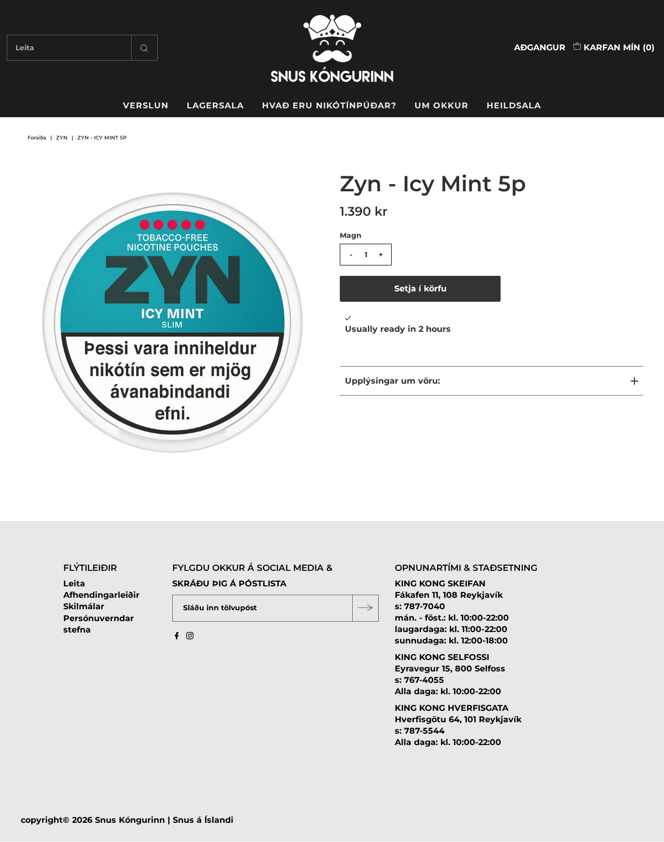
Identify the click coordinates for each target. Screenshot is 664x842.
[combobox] (82, 48)
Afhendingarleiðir (101, 595)
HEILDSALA (514, 105)
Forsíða (36, 137)
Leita (74, 583)
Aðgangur (539, 47)
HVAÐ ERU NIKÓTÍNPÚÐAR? (329, 105)
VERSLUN (146, 105)
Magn (351, 235)
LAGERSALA (215, 105)
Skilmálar (83, 606)
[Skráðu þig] (365, 608)
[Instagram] (189, 636)
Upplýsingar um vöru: (392, 381)
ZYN (61, 137)
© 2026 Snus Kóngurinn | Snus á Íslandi (148, 819)
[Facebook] (177, 636)
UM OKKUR (441, 105)
